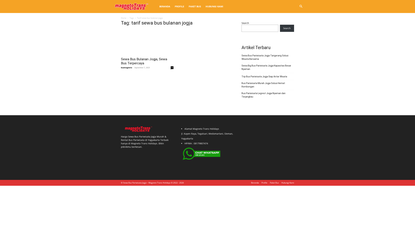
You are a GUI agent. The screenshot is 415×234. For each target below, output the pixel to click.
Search (245, 23)
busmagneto (126, 67)
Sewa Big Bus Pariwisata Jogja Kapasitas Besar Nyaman (266, 67)
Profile (179, 6)
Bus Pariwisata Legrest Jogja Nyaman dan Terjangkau (263, 95)
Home (123, 18)
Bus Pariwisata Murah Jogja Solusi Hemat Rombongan (263, 85)
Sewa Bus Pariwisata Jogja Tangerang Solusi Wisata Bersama (265, 57)
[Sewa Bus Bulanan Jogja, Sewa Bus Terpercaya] (147, 42)
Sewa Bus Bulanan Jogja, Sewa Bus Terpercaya (144, 61)
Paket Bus (195, 6)
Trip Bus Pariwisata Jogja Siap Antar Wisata (264, 76)
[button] (301, 6)
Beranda (164, 6)
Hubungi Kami (214, 6)
